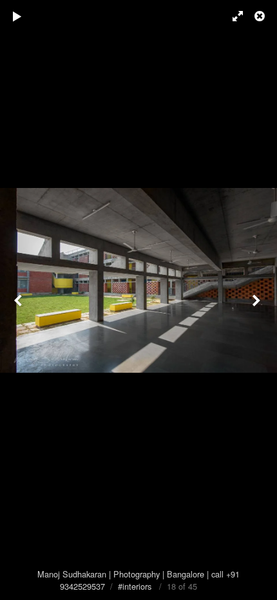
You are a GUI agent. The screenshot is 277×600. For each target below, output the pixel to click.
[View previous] (19, 300)
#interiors (134, 586)
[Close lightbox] (261, 16)
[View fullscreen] (232, 16)
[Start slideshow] (17, 16)
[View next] (257, 300)
